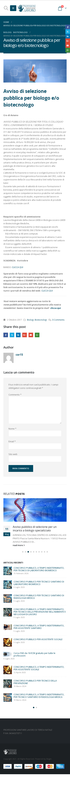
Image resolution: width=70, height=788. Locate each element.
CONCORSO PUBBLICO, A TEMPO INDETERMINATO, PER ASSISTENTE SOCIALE (39, 668)
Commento (14, 394)
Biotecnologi (41, 319)
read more (18, 545)
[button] (6, 8)
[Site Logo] (27, 8)
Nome (12, 428)
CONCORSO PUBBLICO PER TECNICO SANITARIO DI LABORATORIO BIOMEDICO (39, 583)
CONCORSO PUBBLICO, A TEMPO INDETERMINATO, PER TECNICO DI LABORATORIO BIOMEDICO (39, 569)
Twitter (12, 335)
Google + (24, 335)
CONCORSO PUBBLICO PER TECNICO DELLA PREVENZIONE (35, 682)
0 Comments (58, 319)
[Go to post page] (35, 510)
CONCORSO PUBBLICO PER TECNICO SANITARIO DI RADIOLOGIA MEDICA (39, 596)
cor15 (19, 354)
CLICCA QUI (18, 267)
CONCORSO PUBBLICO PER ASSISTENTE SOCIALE (38, 639)
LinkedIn (18, 335)
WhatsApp (37, 335)
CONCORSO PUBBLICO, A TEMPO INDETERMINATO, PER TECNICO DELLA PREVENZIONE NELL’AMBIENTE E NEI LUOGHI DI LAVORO (40, 612)
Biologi (30, 319)
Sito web (12, 454)
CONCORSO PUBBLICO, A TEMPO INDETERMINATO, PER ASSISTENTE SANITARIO (39, 627)
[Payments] (33, 766)
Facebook (5, 335)
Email (31, 335)
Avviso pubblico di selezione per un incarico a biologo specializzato (35, 528)
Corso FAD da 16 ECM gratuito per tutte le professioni (34, 654)
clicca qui (55, 308)
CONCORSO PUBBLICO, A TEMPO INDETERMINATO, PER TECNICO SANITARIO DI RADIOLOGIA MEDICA (39, 695)
